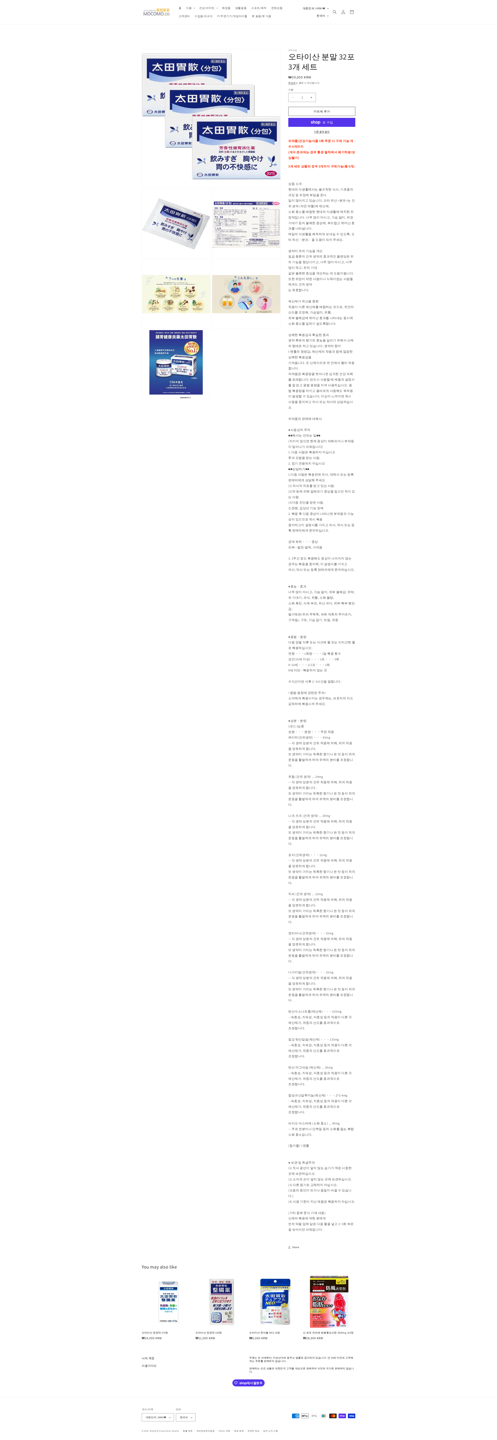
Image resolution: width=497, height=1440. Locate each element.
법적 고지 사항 (270, 1431)
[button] (190, 8)
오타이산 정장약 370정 (155, 1332)
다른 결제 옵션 (322, 131)
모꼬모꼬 (154, 1431)
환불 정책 (188, 1431)
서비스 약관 (224, 1431)
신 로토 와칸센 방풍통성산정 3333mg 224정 (328, 1332)
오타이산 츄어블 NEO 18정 (264, 1332)
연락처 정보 (253, 1431)
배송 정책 (239, 1431)
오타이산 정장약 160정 (208, 1332)
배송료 (292, 82)
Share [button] (295, 1247)
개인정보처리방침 (205, 1431)
